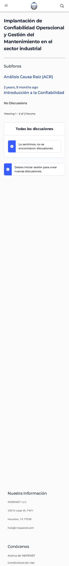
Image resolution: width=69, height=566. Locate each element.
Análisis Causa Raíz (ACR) (28, 76)
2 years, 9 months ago (21, 87)
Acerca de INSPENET (21, 555)
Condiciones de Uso (21, 562)
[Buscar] (62, 6)
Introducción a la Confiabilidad (34, 92)
